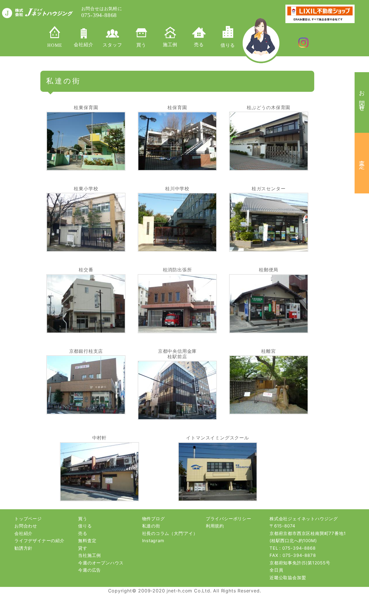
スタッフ (112, 44)
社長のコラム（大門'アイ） (170, 533)
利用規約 (215, 526)
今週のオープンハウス (101, 563)
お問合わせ (25, 526)
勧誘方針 (23, 548)
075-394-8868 (299, 548)
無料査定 (87, 540)
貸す (82, 548)
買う (141, 44)
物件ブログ (153, 518)
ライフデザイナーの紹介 (39, 540)
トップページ (28, 518)
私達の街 (151, 526)
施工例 (170, 44)
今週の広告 (89, 570)
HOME (54, 45)
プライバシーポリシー (228, 518)
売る (199, 44)
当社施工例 (89, 555)
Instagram (153, 540)
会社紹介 (83, 44)
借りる (228, 45)
